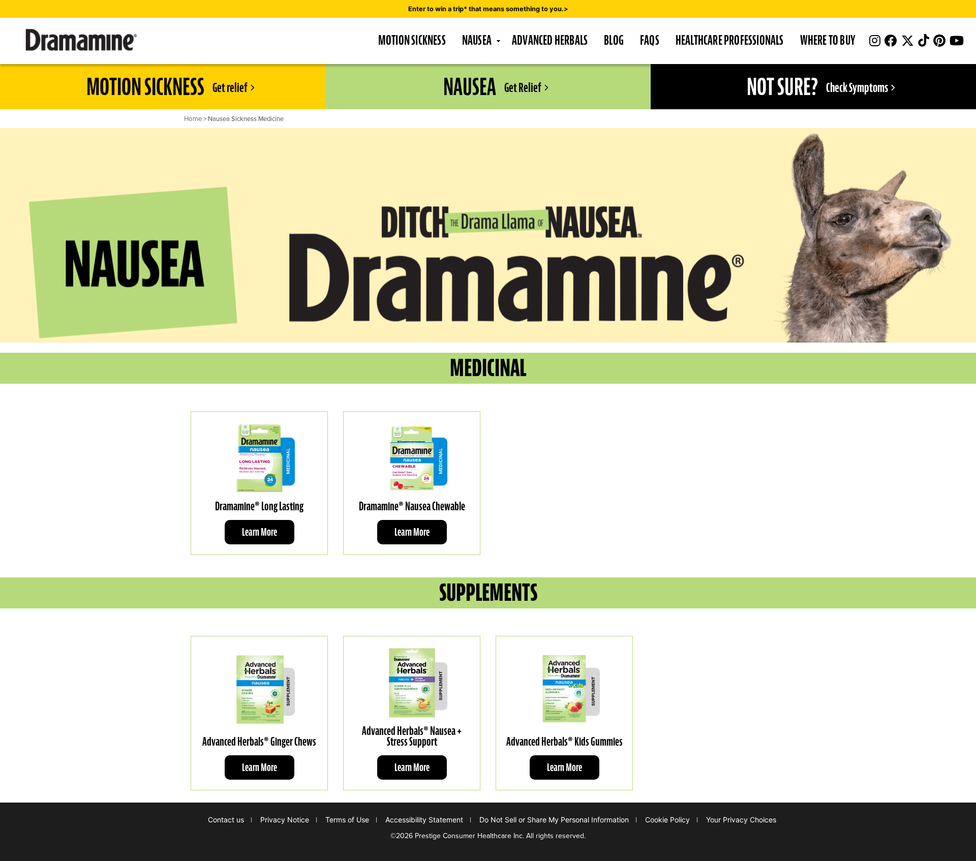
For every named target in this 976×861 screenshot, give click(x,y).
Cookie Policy (667, 819)
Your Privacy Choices (741, 819)
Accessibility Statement (424, 819)
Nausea (477, 40)
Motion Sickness (412, 40)
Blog (614, 40)
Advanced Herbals (550, 40)
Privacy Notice (284, 819)
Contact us (226, 819)
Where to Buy (827, 40)
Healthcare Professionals (730, 40)
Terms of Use (347, 819)
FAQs (649, 40)
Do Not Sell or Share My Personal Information (554, 819)
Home (193, 118)
